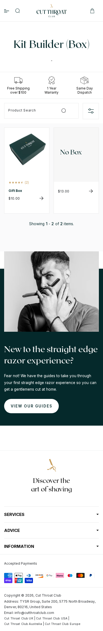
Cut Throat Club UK (18, 618)
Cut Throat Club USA (51, 618)
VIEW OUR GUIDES (31, 406)
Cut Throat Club (48, 595)
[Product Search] (63, 110)
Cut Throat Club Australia (23, 624)
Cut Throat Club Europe (62, 624)
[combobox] (41, 111)
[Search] (17, 10)
